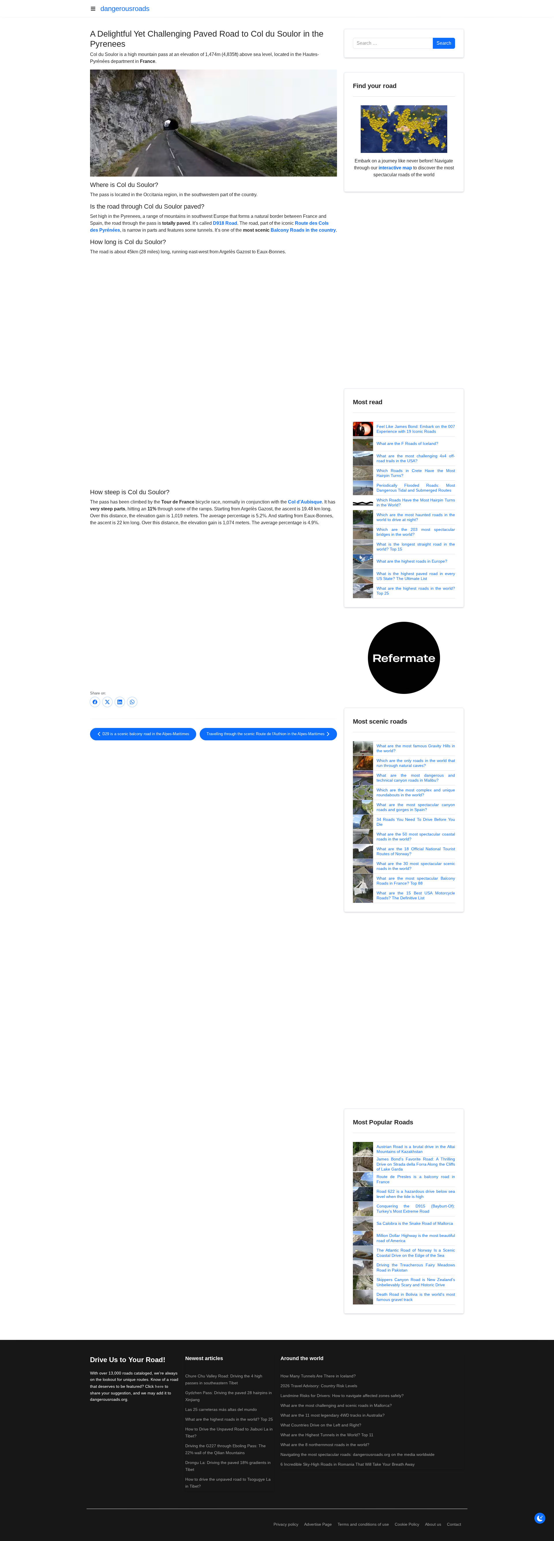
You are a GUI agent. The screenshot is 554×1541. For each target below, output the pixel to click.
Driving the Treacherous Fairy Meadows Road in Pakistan (416, 1267)
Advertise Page (318, 1524)
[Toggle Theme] (539, 1518)
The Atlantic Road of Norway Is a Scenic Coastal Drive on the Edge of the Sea (416, 1253)
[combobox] (393, 43)
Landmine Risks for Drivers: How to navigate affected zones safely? (342, 1395)
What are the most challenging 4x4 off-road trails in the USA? (416, 458)
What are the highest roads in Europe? (412, 561)
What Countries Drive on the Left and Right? (320, 1425)
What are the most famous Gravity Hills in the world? (416, 748)
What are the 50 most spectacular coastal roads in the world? (416, 837)
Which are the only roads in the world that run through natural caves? (416, 763)
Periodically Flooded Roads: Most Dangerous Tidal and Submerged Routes (416, 488)
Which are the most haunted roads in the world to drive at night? (416, 517)
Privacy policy (286, 1524)
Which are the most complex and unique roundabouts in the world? (416, 792)
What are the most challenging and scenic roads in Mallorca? (336, 1405)
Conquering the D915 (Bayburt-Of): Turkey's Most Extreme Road (416, 1209)
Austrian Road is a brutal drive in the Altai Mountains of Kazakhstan (416, 1149)
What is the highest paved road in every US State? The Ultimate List (416, 576)
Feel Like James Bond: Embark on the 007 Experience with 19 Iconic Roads (416, 429)
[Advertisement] (213, 439)
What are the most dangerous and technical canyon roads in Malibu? (416, 778)
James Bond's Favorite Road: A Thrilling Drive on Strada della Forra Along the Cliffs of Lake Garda (416, 1164)
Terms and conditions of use (363, 1524)
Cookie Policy (407, 1524)
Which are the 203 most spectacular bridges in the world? (416, 532)
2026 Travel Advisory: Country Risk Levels (318, 1385)
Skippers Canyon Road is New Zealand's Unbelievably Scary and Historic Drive (416, 1282)
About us (433, 1524)
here (159, 1386)
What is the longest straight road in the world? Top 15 (416, 547)
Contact (454, 1524)
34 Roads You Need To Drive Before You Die (416, 822)
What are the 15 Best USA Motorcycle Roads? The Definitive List (416, 895)
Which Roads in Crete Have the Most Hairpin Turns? (416, 473)
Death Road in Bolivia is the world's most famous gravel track (416, 1297)
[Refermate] (404, 657)
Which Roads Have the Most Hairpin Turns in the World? (416, 503)
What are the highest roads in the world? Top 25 (416, 591)
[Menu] (95, 8)
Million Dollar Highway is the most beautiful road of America (416, 1238)
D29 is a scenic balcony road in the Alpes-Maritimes (145, 734)
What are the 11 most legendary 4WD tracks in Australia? (332, 1415)
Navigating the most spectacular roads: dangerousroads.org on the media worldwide (357, 1454)
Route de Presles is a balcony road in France (416, 1179)
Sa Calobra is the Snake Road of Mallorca (415, 1223)
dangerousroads (124, 8)
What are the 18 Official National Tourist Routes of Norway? (416, 851)
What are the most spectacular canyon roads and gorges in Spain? (416, 807)
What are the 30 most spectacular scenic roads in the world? (416, 866)
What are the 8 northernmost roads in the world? (324, 1444)
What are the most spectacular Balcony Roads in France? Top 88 (416, 881)
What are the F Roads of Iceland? (407, 443)
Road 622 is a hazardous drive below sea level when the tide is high (416, 1194)
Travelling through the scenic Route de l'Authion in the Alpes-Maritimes (266, 734)
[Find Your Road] (404, 128)
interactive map (395, 167)
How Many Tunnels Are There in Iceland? (318, 1376)
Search (444, 43)
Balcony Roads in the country (303, 230)
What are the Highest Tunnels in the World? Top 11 (326, 1435)
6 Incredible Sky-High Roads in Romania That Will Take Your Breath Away (347, 1464)
